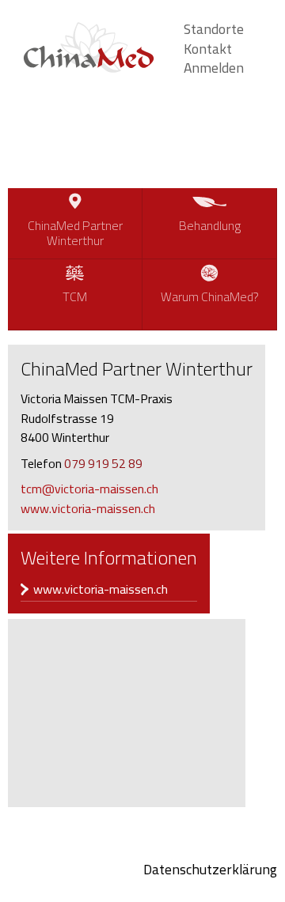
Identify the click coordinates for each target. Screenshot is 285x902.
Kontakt (208, 49)
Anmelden (214, 68)
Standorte (214, 29)
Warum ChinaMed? (210, 296)
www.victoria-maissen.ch (88, 508)
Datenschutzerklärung (210, 869)
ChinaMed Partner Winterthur (75, 232)
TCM (75, 296)
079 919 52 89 (103, 463)
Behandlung (210, 225)
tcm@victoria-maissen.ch (89, 488)
